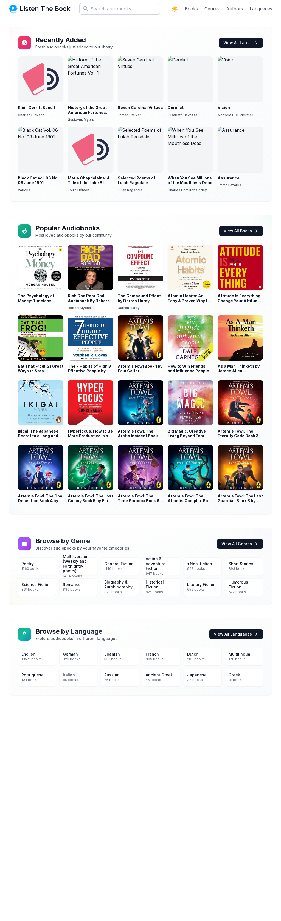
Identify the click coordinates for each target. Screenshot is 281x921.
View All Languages (233, 634)
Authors (234, 9)
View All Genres (236, 543)
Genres (212, 9)
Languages (261, 9)
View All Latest (237, 42)
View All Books (238, 230)
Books (191, 9)
